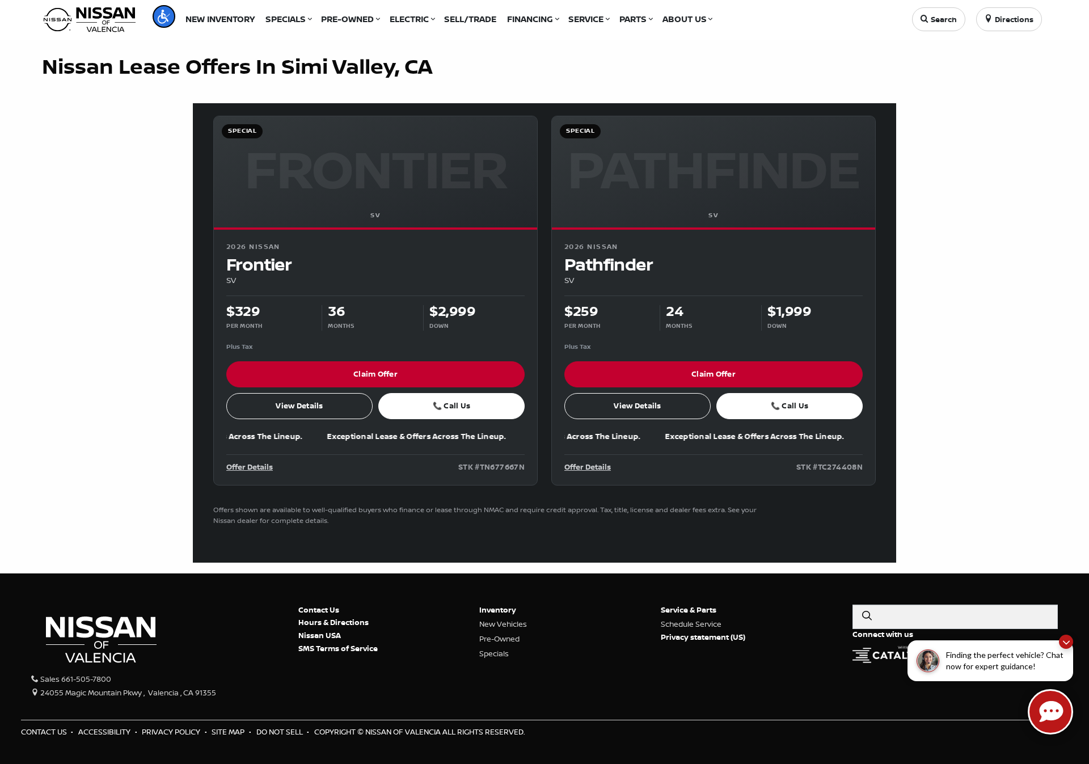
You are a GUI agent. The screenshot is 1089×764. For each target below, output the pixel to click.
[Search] (866, 616)
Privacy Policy (172, 732)
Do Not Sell (280, 732)
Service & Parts (688, 610)
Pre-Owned (499, 639)
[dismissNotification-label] (1066, 642)
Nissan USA (319, 635)
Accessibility (105, 732)
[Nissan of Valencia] (89, 18)
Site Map (229, 732)
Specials (494, 653)
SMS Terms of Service (338, 648)
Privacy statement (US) (703, 637)
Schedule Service (691, 624)
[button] (164, 16)
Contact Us (318, 610)
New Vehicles (503, 624)
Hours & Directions (333, 622)
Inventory (497, 610)
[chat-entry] (1050, 712)
